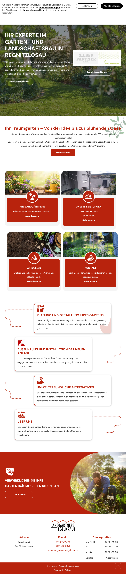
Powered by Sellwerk (63, 570)
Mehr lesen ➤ (32, 216)
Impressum (52, 566)
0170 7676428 (63, 542)
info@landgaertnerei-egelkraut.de (63, 550)
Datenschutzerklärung (69, 566)
